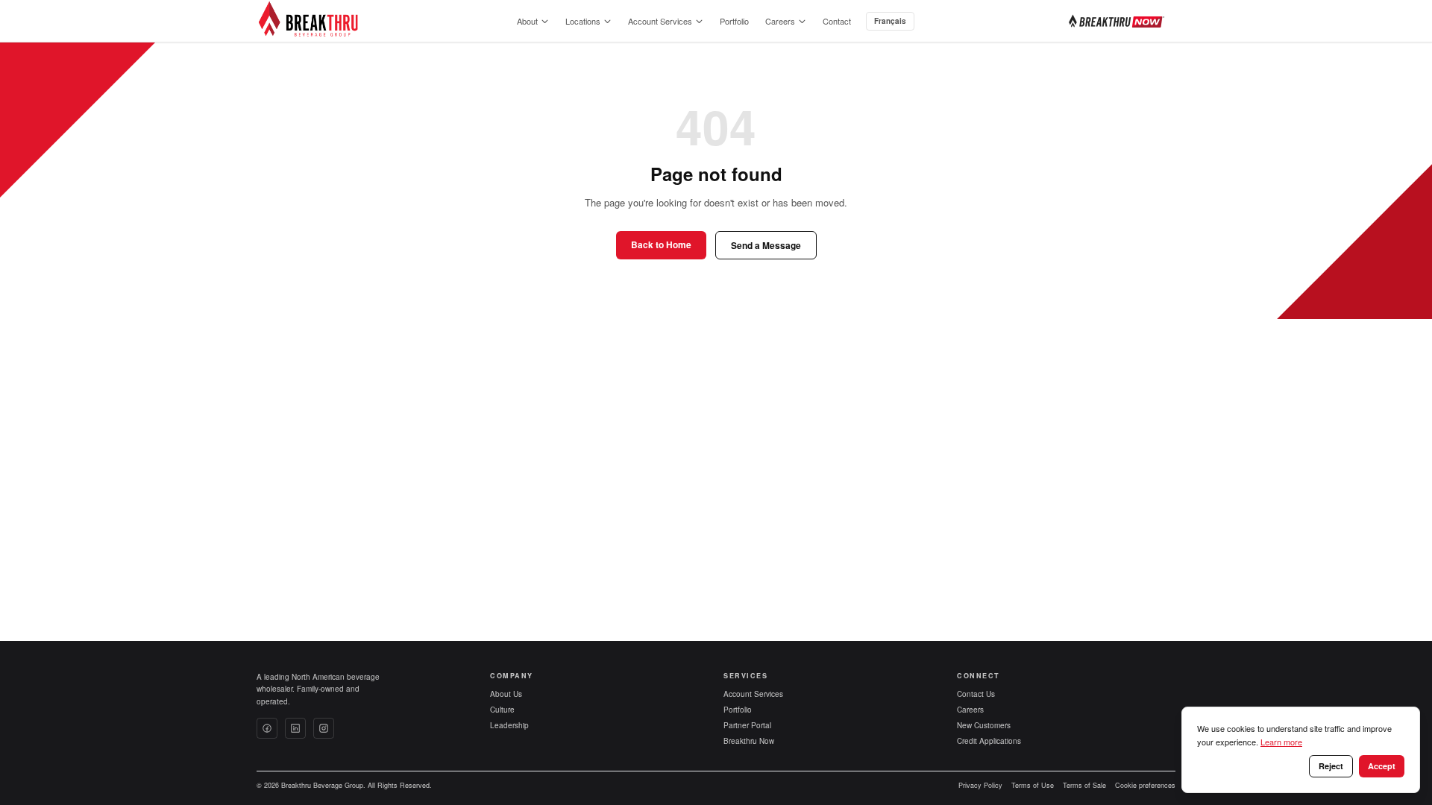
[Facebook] (267, 728)
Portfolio (734, 21)
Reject (1331, 765)
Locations (582, 21)
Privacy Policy (980, 785)
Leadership (509, 725)
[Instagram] (323, 728)
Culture (502, 709)
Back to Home (661, 244)
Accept (1381, 765)
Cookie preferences (1145, 785)
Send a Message (766, 245)
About (527, 21)
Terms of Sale (1084, 785)
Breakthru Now (748, 741)
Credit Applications (989, 741)
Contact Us (976, 694)
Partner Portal (747, 725)
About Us (506, 694)
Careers (780, 21)
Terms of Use (1032, 785)
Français (890, 21)
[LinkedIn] (295, 728)
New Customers (984, 725)
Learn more (1281, 742)
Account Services (660, 21)
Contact (837, 21)
